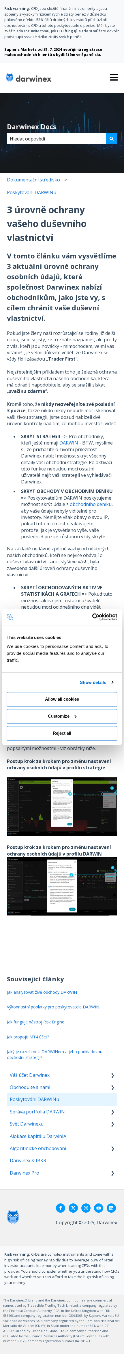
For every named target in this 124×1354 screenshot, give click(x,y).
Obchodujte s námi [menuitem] (30, 1087)
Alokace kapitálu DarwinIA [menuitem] (38, 1136)
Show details (93, 682)
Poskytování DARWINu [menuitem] (34, 1099)
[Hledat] (111, 138)
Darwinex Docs (31, 126)
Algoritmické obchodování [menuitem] (38, 1148)
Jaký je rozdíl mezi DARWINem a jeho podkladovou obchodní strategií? (54, 1054)
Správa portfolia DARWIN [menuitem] (37, 1112)
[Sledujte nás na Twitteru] (73, 1208)
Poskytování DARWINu (31, 192)
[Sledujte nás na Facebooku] (60, 1208)
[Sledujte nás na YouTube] (98, 1208)
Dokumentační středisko (33, 180)
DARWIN (68, 443)
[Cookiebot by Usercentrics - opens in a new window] (92, 617)
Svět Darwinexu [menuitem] (27, 1124)
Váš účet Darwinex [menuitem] (30, 1075)
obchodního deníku (91, 504)
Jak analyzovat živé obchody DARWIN (42, 992)
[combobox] (56, 138)
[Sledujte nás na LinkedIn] (111, 1208)
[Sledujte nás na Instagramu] (86, 1208)
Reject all (62, 733)
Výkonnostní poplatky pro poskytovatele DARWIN (53, 1007)
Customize (58, 716)
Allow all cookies (62, 699)
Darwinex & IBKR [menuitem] (28, 1160)
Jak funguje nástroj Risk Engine (35, 1022)
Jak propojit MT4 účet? (28, 1037)
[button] (112, 1075)
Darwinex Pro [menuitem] (24, 1173)
